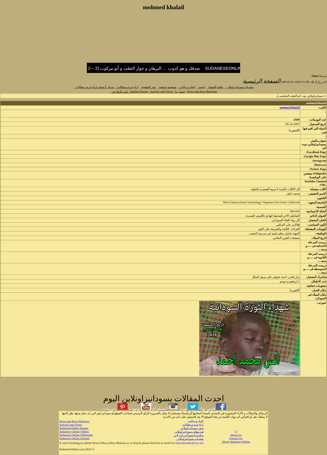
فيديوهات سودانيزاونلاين (189, 431)
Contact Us (236, 438)
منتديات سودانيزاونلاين (238, 87)
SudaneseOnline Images (73, 428)
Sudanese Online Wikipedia (76, 435)
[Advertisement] (163, 38)
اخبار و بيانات (186, 87)
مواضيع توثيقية (166, 87)
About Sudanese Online (236, 441)
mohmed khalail (290, 107)
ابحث (200, 87)
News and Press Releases (201, 91)
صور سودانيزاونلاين (192, 428)
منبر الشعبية (147, 87)
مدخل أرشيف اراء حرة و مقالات (94, 87)
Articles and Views (160, 91)
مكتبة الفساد (214, 87)
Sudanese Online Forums (74, 438)
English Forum (138, 91)
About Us (236, 435)
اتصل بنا (179, 91)
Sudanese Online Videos (74, 431)
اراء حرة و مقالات (126, 87)
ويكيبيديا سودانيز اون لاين (189, 435)
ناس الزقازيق (119, 91)
